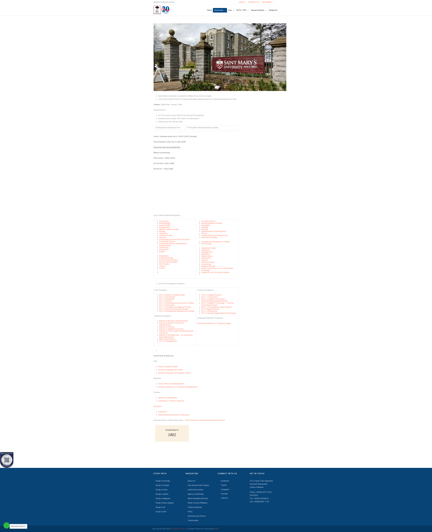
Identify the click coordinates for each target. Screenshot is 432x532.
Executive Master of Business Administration (171, 324)
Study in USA (161, 511)
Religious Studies (208, 266)
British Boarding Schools (198, 498)
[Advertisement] (196, 191)
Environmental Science (168, 260)
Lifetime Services (195, 507)
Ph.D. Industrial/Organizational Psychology (218, 313)
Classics (162, 237)
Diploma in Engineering (167, 398)
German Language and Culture (170, 370)
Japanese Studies (208, 248)
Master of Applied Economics (171, 329)
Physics (204, 260)
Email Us (242, 2)
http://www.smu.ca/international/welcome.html (205, 420)
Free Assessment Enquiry (198, 485)
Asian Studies (164, 225)
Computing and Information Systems (174, 239)
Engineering (164, 256)
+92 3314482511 (267, 2)
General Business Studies (211, 223)
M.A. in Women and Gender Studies (173, 309)
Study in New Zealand (165, 503)
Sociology (205, 270)
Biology (162, 231)
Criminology (164, 247)
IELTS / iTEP (241, 10)
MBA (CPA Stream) (167, 339)
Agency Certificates (196, 494)
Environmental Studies (168, 262)
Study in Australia (163, 481)
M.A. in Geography (166, 299)
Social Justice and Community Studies (217, 268)
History (204, 233)
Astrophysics (164, 227)
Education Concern (179, 529)
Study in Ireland (162, 494)
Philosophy (205, 258)
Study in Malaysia (163, 498)
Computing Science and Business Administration (173, 244)
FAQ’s (190, 511)
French (162, 268)
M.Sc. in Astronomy (209, 297)
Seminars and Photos (197, 516)
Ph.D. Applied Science (210, 309)
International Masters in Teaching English (214, 323)
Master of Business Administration (173, 321)
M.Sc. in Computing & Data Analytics (216, 307)
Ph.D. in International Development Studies (176, 311)
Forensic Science (208, 221)
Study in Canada (162, 485)
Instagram (224, 489)
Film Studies (164, 264)
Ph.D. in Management (168, 341)
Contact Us (273, 10)
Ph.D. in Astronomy (209, 311)
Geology (204, 227)
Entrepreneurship (166, 258)
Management (207, 252)
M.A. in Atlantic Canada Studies (172, 295)
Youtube (224, 494)
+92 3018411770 (253, 2)
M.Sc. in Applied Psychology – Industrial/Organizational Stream (214, 300)
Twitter (223, 485)
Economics (164, 249)
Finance (162, 266)
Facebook (224, 481)
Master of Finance (166, 327)
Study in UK (160, 507)
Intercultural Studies (209, 237)
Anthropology (164, 223)
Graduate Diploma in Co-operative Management (177, 387)
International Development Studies (215, 242)
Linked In (224, 498)
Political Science (208, 262)
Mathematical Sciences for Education (173, 415)
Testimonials (193, 520)
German (204, 229)
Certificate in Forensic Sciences (171, 401)
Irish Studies (206, 244)
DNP (217, 529)
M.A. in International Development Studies (176, 303)
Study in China (161, 489)
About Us (191, 481)
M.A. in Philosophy (166, 305)
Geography (205, 225)
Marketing (205, 254)
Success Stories (257, 10)
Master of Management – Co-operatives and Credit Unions (176, 336)
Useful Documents (195, 489)
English (162, 251)
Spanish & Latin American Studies (215, 272)
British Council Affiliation (197, 503)
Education (158, 406)
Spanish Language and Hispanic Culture (174, 373)
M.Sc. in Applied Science (211, 295)
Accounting (164, 221)
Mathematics (207, 256)
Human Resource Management (214, 235)
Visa (230, 10)
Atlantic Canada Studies (169, 229)
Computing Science (167, 241)
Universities (218, 10)
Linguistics (205, 250)
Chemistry (163, 233)
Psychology (206, 264)
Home (209, 10)
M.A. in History (165, 301)
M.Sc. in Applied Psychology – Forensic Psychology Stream (217, 304)
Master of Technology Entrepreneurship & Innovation (176, 332)
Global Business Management (213, 231)
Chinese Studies (165, 235)
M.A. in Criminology (167, 297)
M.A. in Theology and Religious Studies (175, 307)
